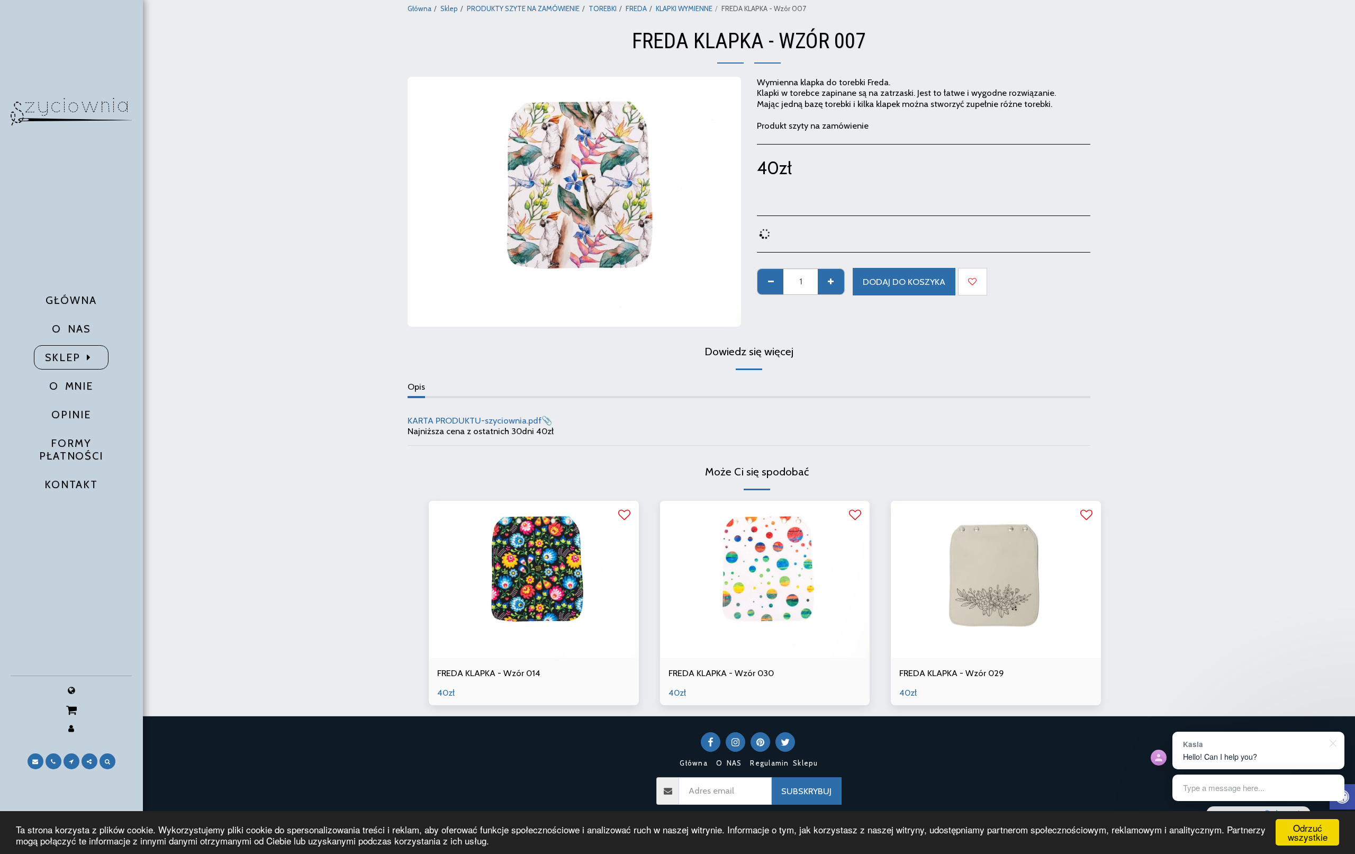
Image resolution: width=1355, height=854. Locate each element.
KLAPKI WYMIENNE (684, 8)
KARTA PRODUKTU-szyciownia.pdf (474, 420)
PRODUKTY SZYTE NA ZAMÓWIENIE (523, 8)
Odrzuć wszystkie (1307, 832)
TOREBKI (603, 8)
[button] (71, 709)
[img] (534, 579)
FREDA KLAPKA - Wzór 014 (488, 673)
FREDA (636, 8)
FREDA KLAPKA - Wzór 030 (721, 673)
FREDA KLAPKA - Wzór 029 (951, 673)
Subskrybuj (806, 791)
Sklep (449, 8)
